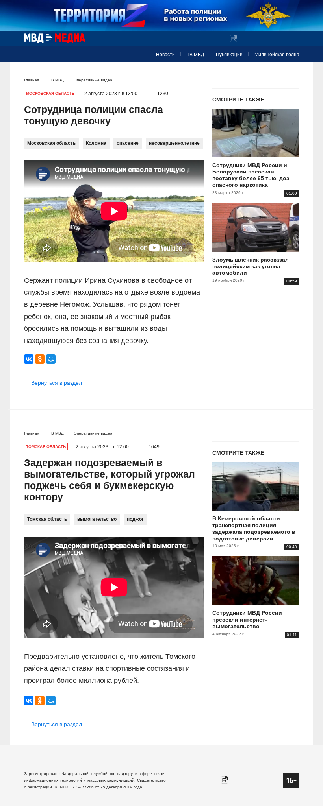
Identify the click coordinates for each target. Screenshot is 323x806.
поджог (135, 519)
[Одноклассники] (40, 359)
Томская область (47, 519)
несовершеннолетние (174, 143)
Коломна (96, 143)
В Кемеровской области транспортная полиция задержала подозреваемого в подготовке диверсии (253, 528)
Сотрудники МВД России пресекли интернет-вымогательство (247, 619)
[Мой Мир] (51, 359)
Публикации (229, 54)
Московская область (51, 143)
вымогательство (97, 519)
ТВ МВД (195, 54)
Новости (165, 54)
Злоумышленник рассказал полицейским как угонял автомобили (250, 266)
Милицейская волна (276, 54)
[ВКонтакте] (28, 359)
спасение (128, 143)
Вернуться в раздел (56, 383)
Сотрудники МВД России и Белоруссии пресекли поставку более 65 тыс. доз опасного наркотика (250, 175)
